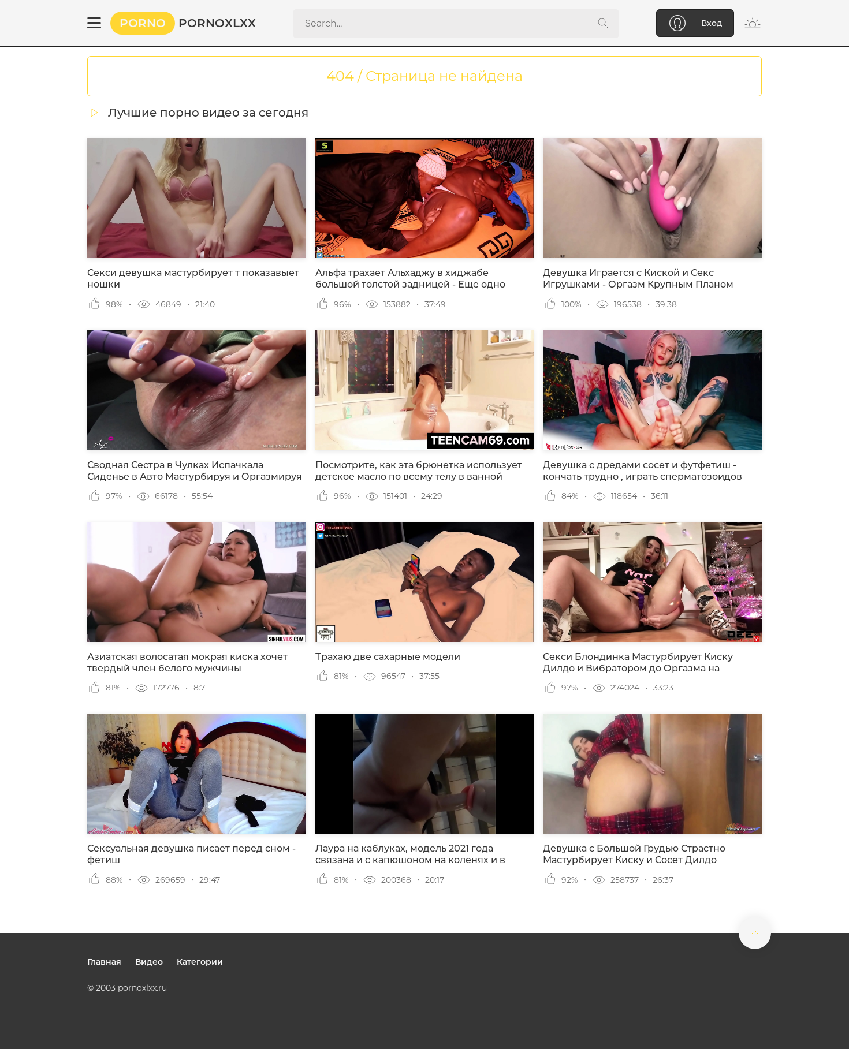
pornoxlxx (188, 23)
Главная (104, 962)
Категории (200, 962)
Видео (149, 962)
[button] (94, 23)
